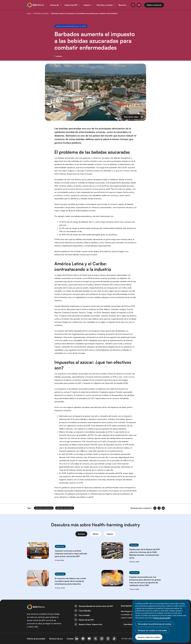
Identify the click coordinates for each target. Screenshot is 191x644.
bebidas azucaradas (65, 508)
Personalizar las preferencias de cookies (154, 624)
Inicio (29, 13)
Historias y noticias (41, 13)
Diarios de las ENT (86, 620)
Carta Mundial (85, 611)
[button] (133, 5)
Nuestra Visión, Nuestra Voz (90, 624)
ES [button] (139, 5)
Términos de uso (56, 639)
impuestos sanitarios (43, 508)
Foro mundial (84, 615)
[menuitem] (95, 606)
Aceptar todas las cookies (149, 637)
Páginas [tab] (110, 534)
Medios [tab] (96, 534)
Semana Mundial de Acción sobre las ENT (96, 606)
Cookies (70, 639)
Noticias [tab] (81, 534)
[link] (154, 508)
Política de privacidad (162, 618)
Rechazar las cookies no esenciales (152, 630)
